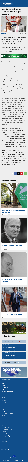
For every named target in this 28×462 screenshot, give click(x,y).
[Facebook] (15, 173)
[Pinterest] (21, 173)
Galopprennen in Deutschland (11, 341)
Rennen (3, 33)
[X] (18, 173)
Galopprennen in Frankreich (10, 362)
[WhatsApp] (25, 173)
